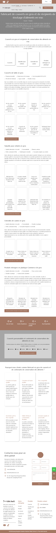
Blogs (17, 9)
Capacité (20, 516)
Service (13, 9)
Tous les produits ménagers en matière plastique (16, 310)
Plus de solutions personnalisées (28, 353)
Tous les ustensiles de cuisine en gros (14, 260)
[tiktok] (8, 2)
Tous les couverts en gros (11, 138)
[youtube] (4, 2)
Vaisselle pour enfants (31, 507)
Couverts (30, 504)
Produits (17, 5)
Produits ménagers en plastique (31, 517)
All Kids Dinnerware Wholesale (12, 213)
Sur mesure (24, 5)
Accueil (13, 5)
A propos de (30, 5)
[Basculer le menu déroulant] (20, 5)
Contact (20, 9)
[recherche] (40, 8)
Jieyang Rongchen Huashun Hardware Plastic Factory (24, 531)
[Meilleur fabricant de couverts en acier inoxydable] (6, 7)
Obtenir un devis (48, 7)
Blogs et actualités (20, 521)
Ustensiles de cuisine (31, 511)
